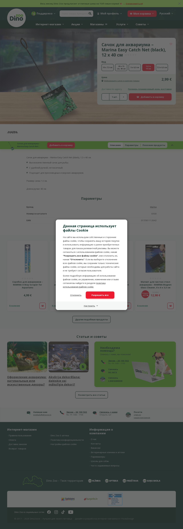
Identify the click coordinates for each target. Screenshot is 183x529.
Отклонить (75, 295)
